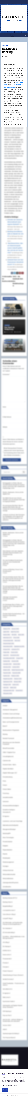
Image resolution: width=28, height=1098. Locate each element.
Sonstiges (4, 45)
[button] (25, 35)
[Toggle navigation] (12, 35)
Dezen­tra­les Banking (9, 50)
